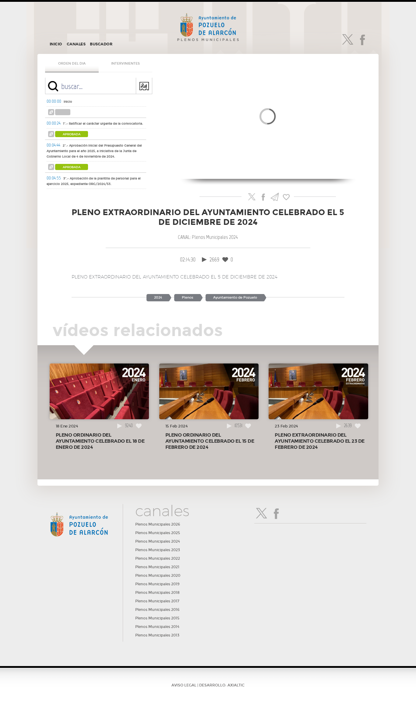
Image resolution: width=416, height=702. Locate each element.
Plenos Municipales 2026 (157, 524)
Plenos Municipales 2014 (157, 627)
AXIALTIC (236, 685)
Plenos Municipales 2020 (157, 575)
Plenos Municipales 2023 (157, 550)
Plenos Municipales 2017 (157, 601)
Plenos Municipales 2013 (157, 635)
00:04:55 (54, 178)
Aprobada (71, 134)
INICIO (56, 44)
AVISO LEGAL (183, 685)
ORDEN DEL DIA (72, 64)
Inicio (68, 102)
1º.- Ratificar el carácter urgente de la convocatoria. (103, 124)
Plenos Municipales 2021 (157, 567)
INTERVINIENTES (125, 64)
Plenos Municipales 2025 (157, 533)
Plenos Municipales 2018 (157, 592)
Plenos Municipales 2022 (157, 558)
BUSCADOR (101, 44)
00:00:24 (54, 123)
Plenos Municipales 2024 (157, 541)
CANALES (76, 44)
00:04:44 (53, 145)
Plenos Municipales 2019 (157, 584)
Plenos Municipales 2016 (157, 610)
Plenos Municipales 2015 (157, 618)
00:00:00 (54, 101)
